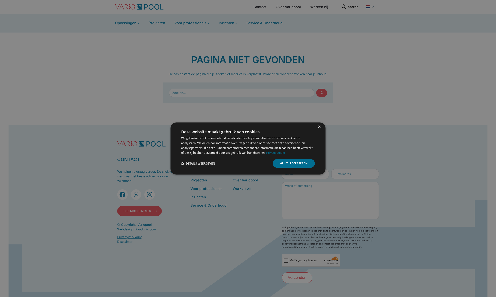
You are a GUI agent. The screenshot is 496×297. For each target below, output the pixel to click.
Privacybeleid (275, 153)
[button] (198, 163)
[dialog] (248, 148)
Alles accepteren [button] (293, 163)
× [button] (319, 126)
